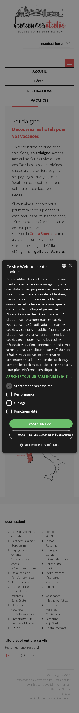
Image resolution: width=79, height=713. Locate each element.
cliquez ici (51, 370)
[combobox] (64, 266)
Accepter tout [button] (41, 423)
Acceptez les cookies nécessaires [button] (45, 435)
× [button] (70, 265)
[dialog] (39, 356)
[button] (39, 377)
